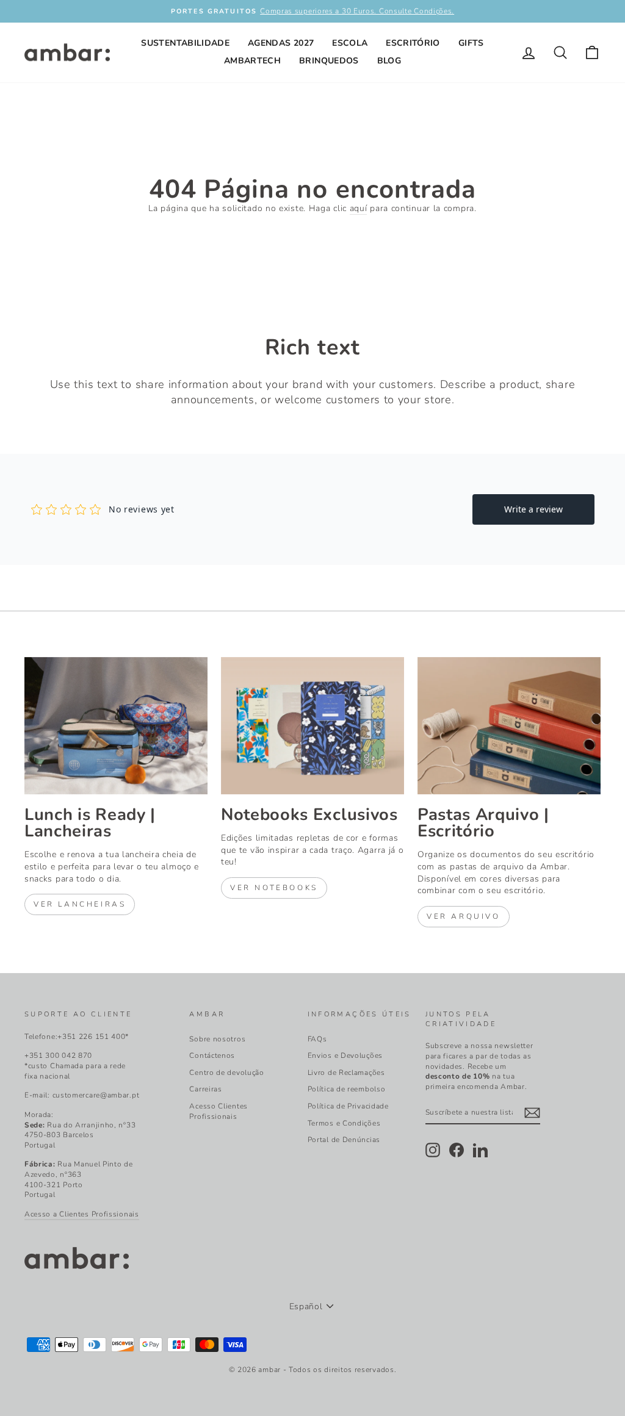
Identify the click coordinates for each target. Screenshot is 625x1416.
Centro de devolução (226, 1072)
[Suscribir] (532, 1112)
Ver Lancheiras (80, 904)
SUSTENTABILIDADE (185, 43)
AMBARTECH (252, 60)
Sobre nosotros (217, 1039)
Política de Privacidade (348, 1106)
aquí (358, 208)
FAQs (317, 1039)
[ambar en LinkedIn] (480, 1150)
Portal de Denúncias (344, 1140)
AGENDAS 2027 (281, 43)
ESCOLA (349, 43)
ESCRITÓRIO (413, 43)
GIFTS (471, 43)
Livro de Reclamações (346, 1072)
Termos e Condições (344, 1123)
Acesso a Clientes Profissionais (81, 1214)
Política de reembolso (347, 1089)
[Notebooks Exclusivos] (312, 725)
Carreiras (205, 1089)
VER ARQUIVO (463, 916)
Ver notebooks (274, 888)
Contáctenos (212, 1055)
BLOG (389, 60)
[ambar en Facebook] (456, 1150)
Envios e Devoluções (345, 1055)
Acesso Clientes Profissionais (218, 1111)
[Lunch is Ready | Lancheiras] (116, 725)
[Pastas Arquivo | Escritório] (509, 725)
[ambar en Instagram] (432, 1150)
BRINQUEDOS (329, 60)
